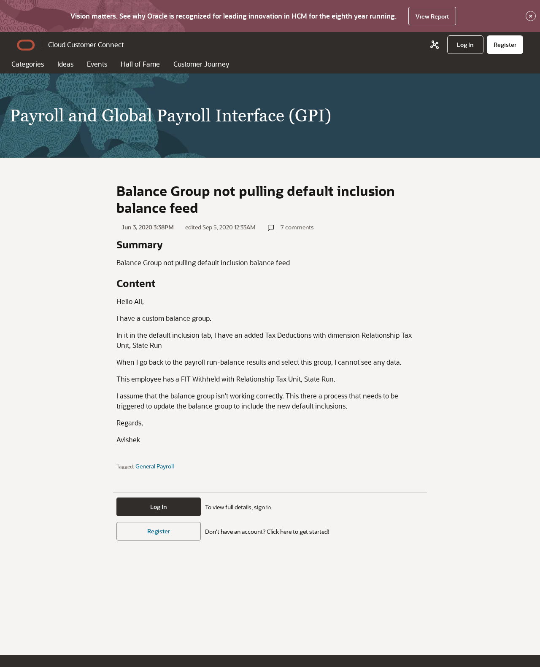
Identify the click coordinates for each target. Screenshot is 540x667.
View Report (432, 16)
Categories (27, 63)
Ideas (65, 63)
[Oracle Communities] (434, 45)
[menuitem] (465, 44)
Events (97, 63)
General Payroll (154, 466)
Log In (158, 507)
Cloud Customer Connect (86, 44)
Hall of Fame (140, 63)
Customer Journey (201, 63)
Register (158, 531)
